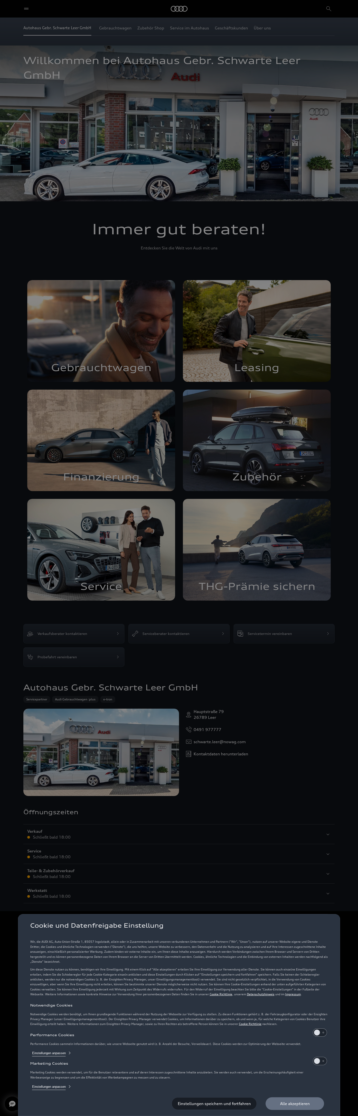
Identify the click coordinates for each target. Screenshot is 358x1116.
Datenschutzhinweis (260, 994)
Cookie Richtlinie (221, 994)
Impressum (293, 994)
